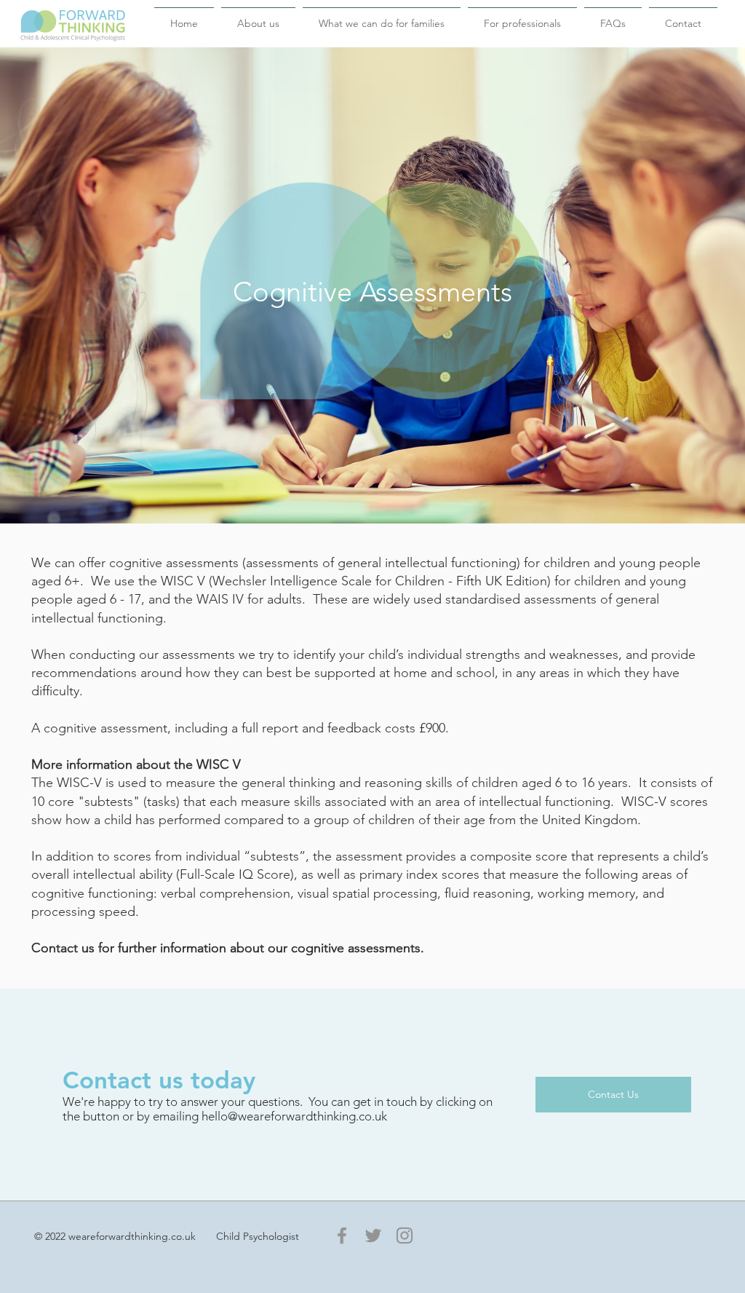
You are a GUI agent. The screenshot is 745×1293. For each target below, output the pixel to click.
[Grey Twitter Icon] (373, 1235)
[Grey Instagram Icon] (404, 1235)
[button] (258, 17)
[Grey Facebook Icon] (342, 1235)
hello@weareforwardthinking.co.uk (294, 1116)
